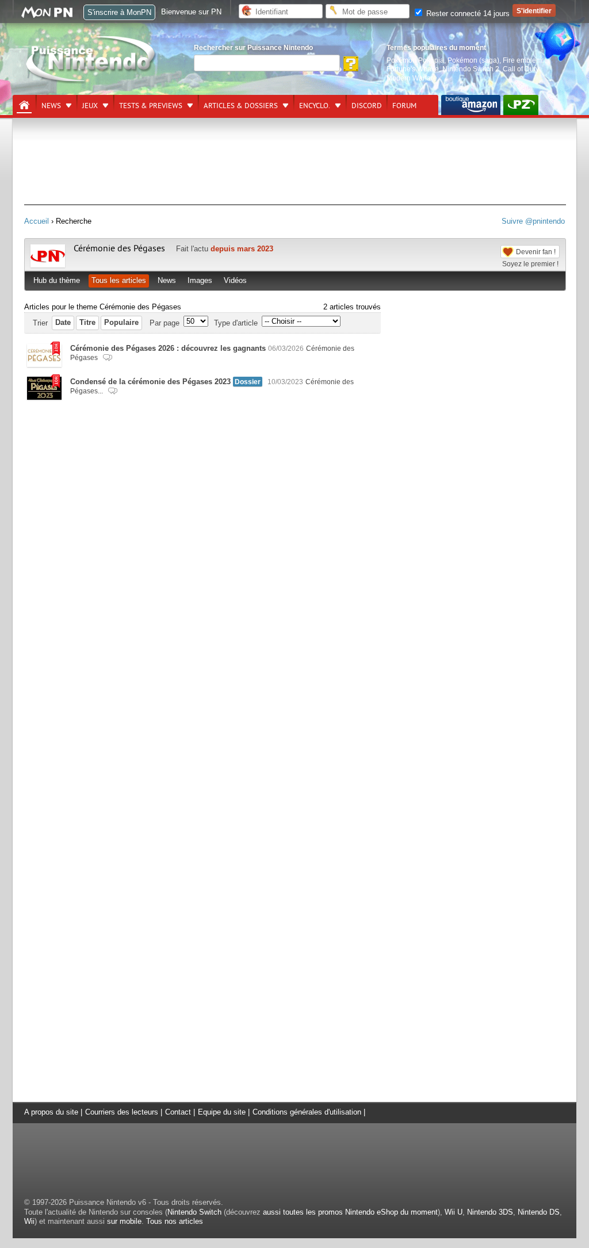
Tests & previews (150, 106)
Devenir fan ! (536, 251)
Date (63, 322)
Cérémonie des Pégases (119, 248)
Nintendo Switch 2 (470, 68)
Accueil (36, 221)
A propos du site (51, 1112)
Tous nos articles (174, 1221)
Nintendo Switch (194, 1212)
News (51, 106)
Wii (29, 1221)
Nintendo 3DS (490, 1212)
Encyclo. (314, 106)
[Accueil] (24, 105)
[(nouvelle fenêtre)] (470, 105)
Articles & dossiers (241, 106)
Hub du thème (56, 280)
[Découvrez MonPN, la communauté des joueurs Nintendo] (52, 15)
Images (200, 280)
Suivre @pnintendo (533, 221)
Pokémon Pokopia (415, 60)
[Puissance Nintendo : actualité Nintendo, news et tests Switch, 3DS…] (91, 81)
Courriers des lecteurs (121, 1112)
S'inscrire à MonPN (119, 12)
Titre (87, 322)
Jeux (90, 106)
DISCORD (366, 106)
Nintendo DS (539, 1212)
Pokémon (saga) (473, 60)
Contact (178, 1112)
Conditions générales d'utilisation (307, 1112)
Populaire (121, 322)
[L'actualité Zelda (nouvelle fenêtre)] (520, 105)
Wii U (453, 1212)
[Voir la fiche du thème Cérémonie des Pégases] (47, 265)
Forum (404, 106)
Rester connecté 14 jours (467, 13)
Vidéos (235, 280)
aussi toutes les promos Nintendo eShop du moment (350, 1212)
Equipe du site (222, 1112)
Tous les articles (118, 280)
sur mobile (124, 1221)
